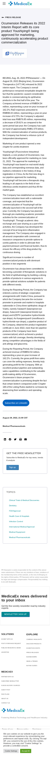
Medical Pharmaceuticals (14, 426)
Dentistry (13, 505)
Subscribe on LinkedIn (16, 403)
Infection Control (16, 521)
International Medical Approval (22, 527)
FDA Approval (15, 511)
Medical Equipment (17, 532)
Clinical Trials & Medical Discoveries (24, 500)
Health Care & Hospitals (19, 516)
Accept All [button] (26, 751)
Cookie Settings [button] (11, 751)
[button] (4, 3)
